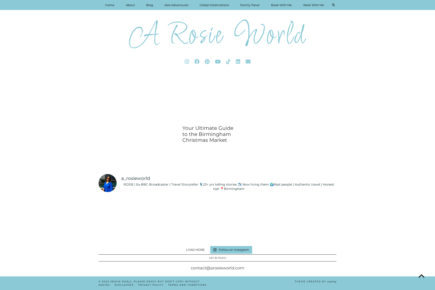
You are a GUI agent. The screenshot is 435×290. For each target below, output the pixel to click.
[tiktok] (228, 62)
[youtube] (218, 62)
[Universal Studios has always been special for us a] (117, 231)
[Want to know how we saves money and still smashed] (197, 231)
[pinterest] (207, 62)
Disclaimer (124, 284)
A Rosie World (217, 36)
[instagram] (187, 62)
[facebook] (196, 62)
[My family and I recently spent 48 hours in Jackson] (278, 231)
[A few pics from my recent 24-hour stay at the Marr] (317, 231)
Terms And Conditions (187, 284)
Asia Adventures (176, 5)
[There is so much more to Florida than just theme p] (157, 208)
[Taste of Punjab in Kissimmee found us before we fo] (317, 208)
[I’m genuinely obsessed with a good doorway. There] (197, 208)
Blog (149, 5)
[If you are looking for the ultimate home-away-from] (157, 231)
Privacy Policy (151, 284)
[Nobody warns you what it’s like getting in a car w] (278, 208)
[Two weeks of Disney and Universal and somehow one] (237, 208)
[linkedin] (238, 62)
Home (109, 5)
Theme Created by (315, 281)
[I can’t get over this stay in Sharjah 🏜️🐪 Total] (117, 208)
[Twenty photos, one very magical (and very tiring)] (237, 231)
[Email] (248, 62)
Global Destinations (214, 5)
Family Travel (250, 5)
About (130, 5)
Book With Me (281, 5)
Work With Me (313, 5)
